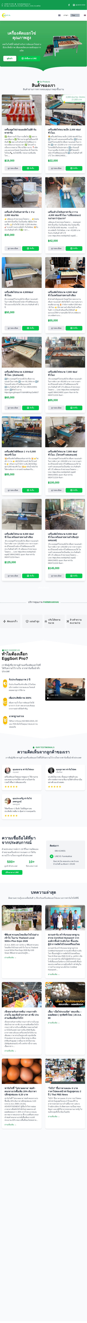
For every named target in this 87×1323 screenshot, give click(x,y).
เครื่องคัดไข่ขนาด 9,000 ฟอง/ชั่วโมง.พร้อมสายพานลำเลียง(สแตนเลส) (63, 537)
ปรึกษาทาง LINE (12, 872)
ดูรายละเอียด (13, 168)
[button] (59, 15)
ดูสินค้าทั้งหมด (43, 588)
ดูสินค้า (10, 58)
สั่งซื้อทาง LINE (30, 58)
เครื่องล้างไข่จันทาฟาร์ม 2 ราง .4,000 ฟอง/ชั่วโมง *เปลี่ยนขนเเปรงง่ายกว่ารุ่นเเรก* (64, 215)
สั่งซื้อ (31, 168)
